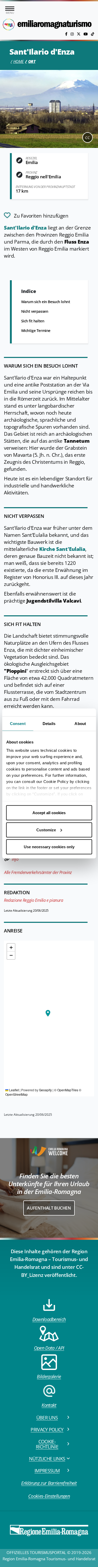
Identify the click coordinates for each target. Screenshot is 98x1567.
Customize (46, 829)
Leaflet (13, 1090)
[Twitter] (79, 33)
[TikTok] (92, 33)
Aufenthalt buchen (49, 1208)
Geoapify (45, 1090)
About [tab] (80, 723)
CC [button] (87, 137)
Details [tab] (49, 723)
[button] (48, 1013)
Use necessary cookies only (49, 847)
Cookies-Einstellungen (49, 1496)
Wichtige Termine (35, 330)
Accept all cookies (49, 813)
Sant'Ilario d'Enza (26, 227)
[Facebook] (66, 33)
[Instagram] (73, 33)
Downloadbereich (49, 1319)
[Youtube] (86, 33)
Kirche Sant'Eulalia (61, 549)
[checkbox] (36, 215)
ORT (32, 61)
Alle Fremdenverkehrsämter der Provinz (38, 872)
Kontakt (49, 1405)
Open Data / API (49, 1348)
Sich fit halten (32, 320)
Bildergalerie (49, 1376)
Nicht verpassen (34, 311)
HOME (18, 61)
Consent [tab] (18, 723)
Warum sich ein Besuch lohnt (45, 301)
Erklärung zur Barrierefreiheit (49, 1483)
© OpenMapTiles (66, 1090)
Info (15, 859)
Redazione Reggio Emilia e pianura (33, 900)
